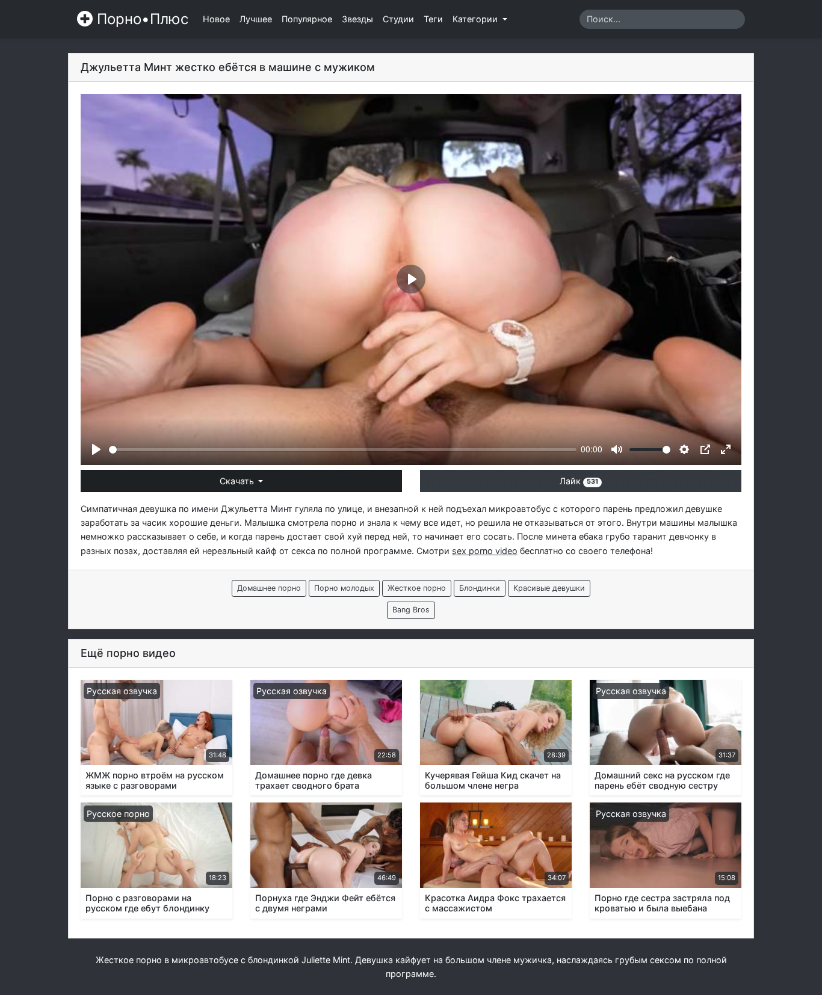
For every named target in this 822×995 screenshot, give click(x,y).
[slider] (342, 449)
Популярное (307, 19)
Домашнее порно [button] (269, 588)
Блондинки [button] (479, 588)
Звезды (357, 19)
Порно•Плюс (140, 19)
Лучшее (255, 19)
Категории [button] (476, 19)
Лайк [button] (579, 481)
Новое (216, 19)
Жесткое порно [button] (417, 588)
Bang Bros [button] (411, 609)
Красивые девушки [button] (549, 588)
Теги (433, 19)
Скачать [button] (238, 481)
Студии (398, 19)
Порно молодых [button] (344, 588)
